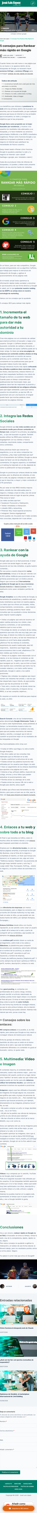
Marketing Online (9, 57)
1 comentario (21, 57)
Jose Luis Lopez (4, 38)
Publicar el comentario (10, 1472)
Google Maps (27, 1483)
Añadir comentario (7, 1449)
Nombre (3, 1421)
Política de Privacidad (10, 1486)
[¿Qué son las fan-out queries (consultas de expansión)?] (18, 1346)
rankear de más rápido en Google (20, 74)
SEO (1, 57)
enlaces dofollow (16, 935)
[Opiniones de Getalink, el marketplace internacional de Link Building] (18, 1380)
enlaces (32, 841)
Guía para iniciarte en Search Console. (21, 795)
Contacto (8, 1483)
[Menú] (33, 3)
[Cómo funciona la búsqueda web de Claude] (18, 1314)
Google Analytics (6, 586)
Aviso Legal (18, 1489)
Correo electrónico (7, 1431)
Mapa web (17, 1483)
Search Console (20, 586)
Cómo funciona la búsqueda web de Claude (16, 1328)
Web (1, 1440)
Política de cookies (27, 1486)
